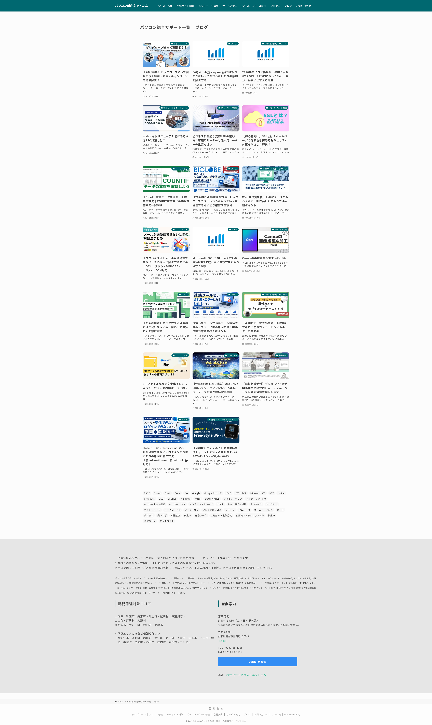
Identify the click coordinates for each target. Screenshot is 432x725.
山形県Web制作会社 (221, 515)
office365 (149, 498)
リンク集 (276, 714)
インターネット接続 (154, 504)
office (281, 493)
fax (186, 493)
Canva (157, 493)
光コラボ (162, 515)
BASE (147, 493)
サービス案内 (233, 714)
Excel (178, 493)
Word (198, 498)
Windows (186, 498)
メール (280, 509)
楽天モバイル (167, 521)
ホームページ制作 (263, 509)
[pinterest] (213, 708)
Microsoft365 (257, 493)
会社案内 (218, 714)
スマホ (220, 504)
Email (168, 493)
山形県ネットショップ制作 (250, 515)
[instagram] (209, 708)
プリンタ (230, 509)
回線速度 (175, 515)
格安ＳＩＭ (150, 521)
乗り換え (148, 515)
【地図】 (223, 640)
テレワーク (256, 504)
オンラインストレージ (201, 504)
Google (196, 493)
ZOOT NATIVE (212, 498)
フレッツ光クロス (212, 509)
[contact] (222, 708)
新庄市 (271, 515)
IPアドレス (241, 493)
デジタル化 (272, 504)
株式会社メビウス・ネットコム (246, 675)
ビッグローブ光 (173, 509)
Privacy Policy (292, 714)
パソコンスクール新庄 (198, 714)
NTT (271, 493)
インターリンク (177, 504)
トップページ (139, 714)
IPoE (228, 493)
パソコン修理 (156, 714)
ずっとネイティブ (233, 498)
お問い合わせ (261, 714)
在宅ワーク (201, 515)
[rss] (218, 708)
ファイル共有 (192, 509)
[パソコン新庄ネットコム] (132, 6)
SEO (161, 498)
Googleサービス (213, 493)
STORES (172, 498)
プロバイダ (244, 509)
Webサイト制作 (175, 714)
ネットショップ (152, 509)
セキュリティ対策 (237, 504)
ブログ (247, 714)
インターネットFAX (256, 498)
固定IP (187, 515)
